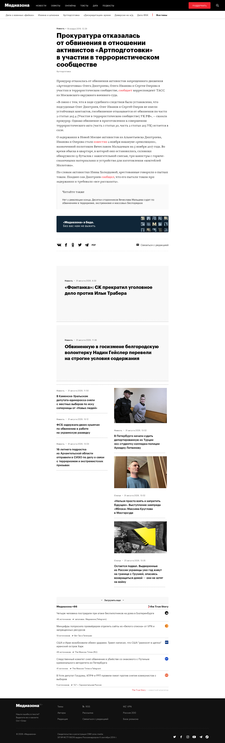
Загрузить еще (112, 600)
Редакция (62, 718)
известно (100, 142)
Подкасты (108, 5)
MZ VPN (127, 706)
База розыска (130, 718)
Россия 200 (129, 712)
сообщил (107, 177)
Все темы (161, 15)
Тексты (84, 5)
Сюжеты (55, 5)
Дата (95, 5)
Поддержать (200, 5)
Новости (41, 5)
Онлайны (70, 5)
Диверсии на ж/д (124, 15)
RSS (87, 706)
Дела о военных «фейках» (20, 15)
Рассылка (88, 712)
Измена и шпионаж (48, 15)
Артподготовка (71, 15)
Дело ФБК (142, 15)
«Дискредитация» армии (97, 15)
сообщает (125, 90)
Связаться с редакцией (155, 245)
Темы (60, 706)
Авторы (61, 712)
